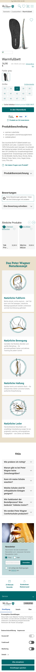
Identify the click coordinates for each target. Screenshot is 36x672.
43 (23, 94)
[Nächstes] (33, 223)
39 (29, 89)
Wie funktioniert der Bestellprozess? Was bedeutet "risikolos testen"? (16, 502)
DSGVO (13, 570)
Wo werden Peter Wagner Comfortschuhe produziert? (16, 512)
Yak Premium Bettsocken (6, 246)
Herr (18, 557)
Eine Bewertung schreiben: (15, 206)
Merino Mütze (23, 246)
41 (11, 94)
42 (17, 94)
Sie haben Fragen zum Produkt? (16, 165)
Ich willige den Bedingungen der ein (18, 569)
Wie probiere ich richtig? (15, 462)
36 (11, 89)
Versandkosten (30, 65)
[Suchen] (19, 6)
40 (5, 94)
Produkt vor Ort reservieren (19, 120)
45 (5, 99)
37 (17, 89)
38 (23, 89)
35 (5, 89)
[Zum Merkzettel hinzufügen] (31, 19)
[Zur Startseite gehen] (9, 6)
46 (11, 99)
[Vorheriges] (29, 223)
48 (23, 99)
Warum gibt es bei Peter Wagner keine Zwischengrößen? (15, 471)
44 (29, 94)
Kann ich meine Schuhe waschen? (14, 480)
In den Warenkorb (18, 109)
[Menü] (32, 6)
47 (17, 99)
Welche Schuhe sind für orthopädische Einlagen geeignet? (14, 491)
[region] (18, 36)
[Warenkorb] (28, 6)
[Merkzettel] (24, 6)
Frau (9, 557)
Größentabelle (29, 84)
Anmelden (26, 563)
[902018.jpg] (18, 34)
